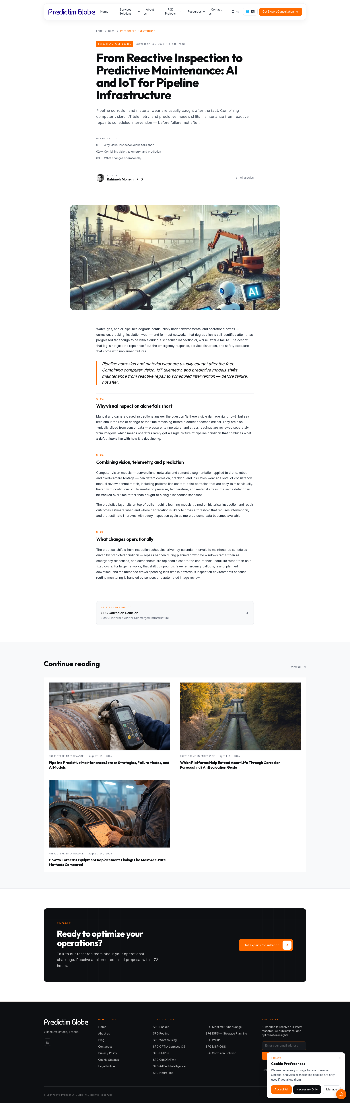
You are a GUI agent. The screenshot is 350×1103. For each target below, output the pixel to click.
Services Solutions (125, 11)
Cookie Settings (108, 1059)
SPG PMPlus (161, 1053)
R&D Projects (170, 11)
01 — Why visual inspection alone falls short (125, 145)
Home (104, 11)
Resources (195, 11)
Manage (331, 1089)
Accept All (281, 1089)
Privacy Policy (107, 1053)
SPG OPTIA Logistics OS (169, 1046)
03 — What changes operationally (118, 158)
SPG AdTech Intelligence (169, 1066)
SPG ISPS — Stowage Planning (226, 1033)
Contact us (215, 11)
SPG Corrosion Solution (220, 1053)
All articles (247, 177)
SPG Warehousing (165, 1040)
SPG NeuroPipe (163, 1073)
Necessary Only (307, 1089)
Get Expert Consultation (278, 11)
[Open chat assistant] (341, 1094)
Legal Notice (106, 1066)
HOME (99, 31)
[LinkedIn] (47, 1042)
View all (296, 667)
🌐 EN (250, 11)
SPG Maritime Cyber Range (223, 1027)
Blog (101, 1040)
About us (149, 11)
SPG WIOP (212, 1040)
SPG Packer (161, 1027)
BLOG (111, 31)
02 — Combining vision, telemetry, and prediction (128, 151)
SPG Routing (161, 1033)
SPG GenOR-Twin (164, 1059)
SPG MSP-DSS (215, 1046)
